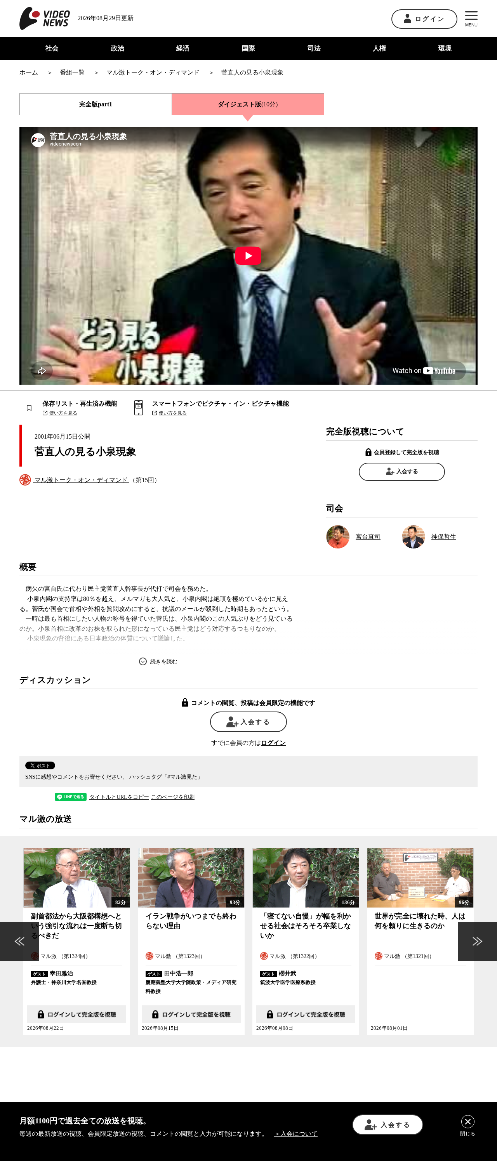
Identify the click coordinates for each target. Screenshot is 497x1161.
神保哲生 (443, 536)
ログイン (430, 19)
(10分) (248, 104)
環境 (445, 48)
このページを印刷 (173, 797)
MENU (471, 25)
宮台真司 (368, 536)
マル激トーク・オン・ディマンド (81, 480)
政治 (117, 48)
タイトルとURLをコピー (119, 797)
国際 (248, 48)
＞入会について (296, 1133)
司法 (314, 48)
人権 (379, 48)
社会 (52, 48)
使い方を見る (63, 413)
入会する (407, 471)
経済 (182, 48)
